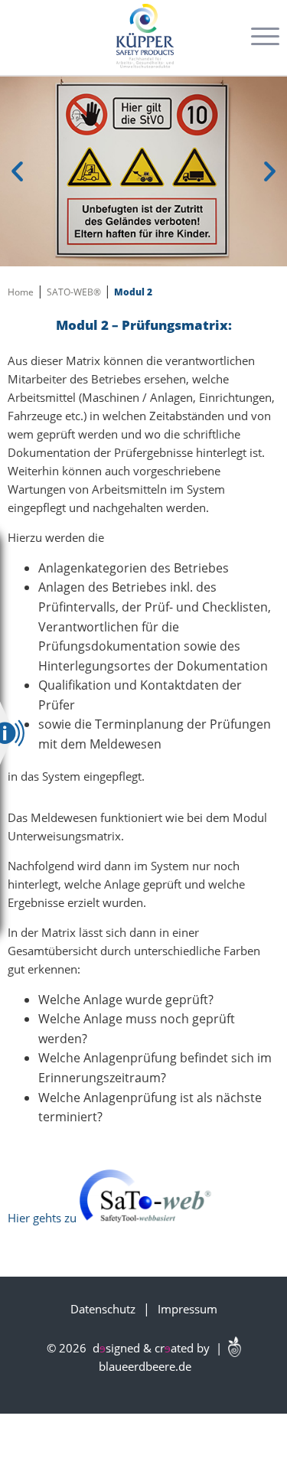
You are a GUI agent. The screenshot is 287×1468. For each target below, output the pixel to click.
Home (21, 291)
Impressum (187, 1308)
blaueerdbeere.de (143, 1366)
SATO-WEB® (74, 291)
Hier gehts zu (44, 1217)
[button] (19, 171)
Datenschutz (102, 1308)
